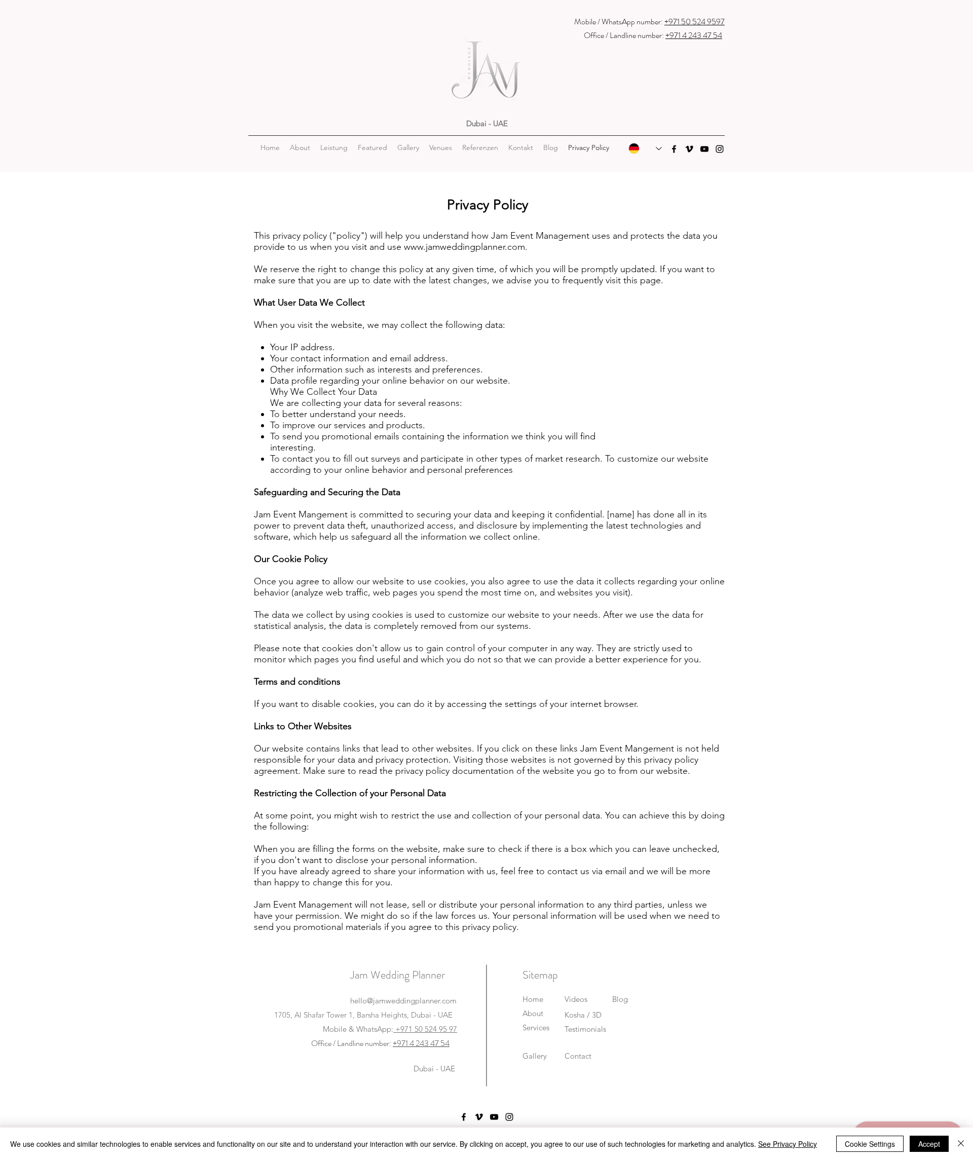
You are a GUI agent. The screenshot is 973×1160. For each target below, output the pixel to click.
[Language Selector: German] (645, 148)
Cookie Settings (870, 1144)
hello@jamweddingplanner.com (403, 1000)
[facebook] (674, 149)
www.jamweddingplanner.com (464, 246)
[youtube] (704, 149)
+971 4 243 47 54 (693, 35)
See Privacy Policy (787, 1144)
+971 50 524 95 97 (425, 1029)
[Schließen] (961, 1144)
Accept (929, 1144)
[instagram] (720, 149)
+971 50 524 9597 (694, 21)
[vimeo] (689, 149)
